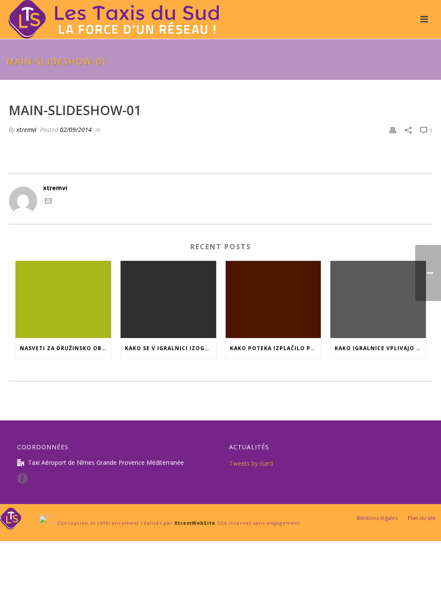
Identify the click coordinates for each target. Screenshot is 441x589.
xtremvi (26, 129)
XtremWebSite (194, 523)
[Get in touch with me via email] (48, 202)
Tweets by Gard (251, 463)
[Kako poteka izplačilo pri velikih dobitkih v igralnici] (273, 299)
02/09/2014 (76, 129)
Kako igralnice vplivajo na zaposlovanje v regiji (380, 348)
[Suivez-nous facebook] (22, 479)
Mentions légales (377, 518)
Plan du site (422, 518)
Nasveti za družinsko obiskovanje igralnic (65, 348)
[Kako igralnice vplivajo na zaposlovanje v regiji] (378, 299)
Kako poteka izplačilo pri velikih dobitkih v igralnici (275, 348)
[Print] (392, 130)
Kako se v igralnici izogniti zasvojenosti (170, 348)
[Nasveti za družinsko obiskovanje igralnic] (63, 299)
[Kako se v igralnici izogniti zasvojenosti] (168, 299)
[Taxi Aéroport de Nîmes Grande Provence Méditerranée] (11, 518)
